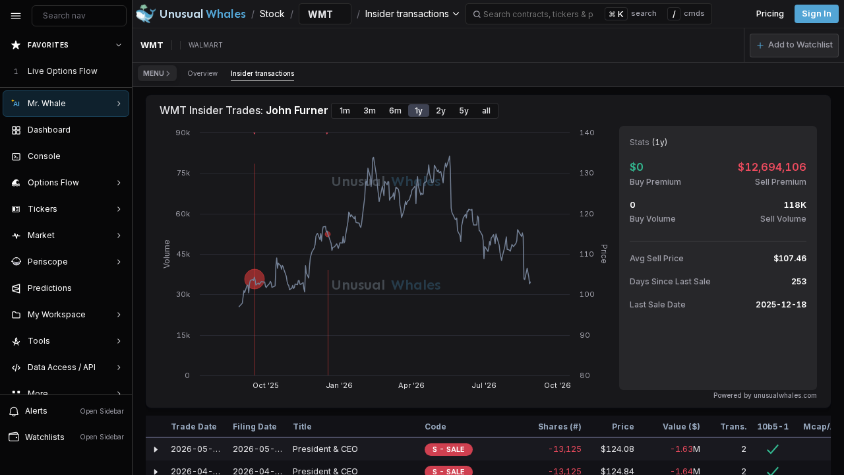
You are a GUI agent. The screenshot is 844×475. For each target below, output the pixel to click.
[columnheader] (156, 427)
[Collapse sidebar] (15, 15)
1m (345, 110)
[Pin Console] (116, 156)
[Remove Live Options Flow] (120, 71)
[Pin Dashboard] (116, 130)
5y (464, 110)
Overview (202, 73)
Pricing (770, 13)
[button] (794, 45)
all (486, 110)
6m (395, 110)
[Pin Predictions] (116, 288)
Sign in (816, 13)
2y (441, 110)
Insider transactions (262, 73)
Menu (153, 73)
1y (419, 110)
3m (369, 110)
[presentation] (66, 213)
